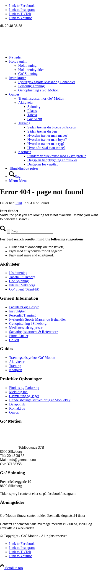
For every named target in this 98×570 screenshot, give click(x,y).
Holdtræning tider (31, 70)
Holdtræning (27, 65)
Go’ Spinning (28, 74)
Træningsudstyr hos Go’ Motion (41, 98)
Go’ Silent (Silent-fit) (24, 289)
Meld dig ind (18, 392)
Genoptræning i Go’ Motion (38, 90)
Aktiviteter (26, 102)
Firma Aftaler (18, 336)
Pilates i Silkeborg (22, 285)
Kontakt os (17, 408)
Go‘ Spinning (19, 281)
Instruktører (17, 311)
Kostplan (24, 152)
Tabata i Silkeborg (22, 277)
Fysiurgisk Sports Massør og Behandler (46, 82)
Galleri (14, 340)
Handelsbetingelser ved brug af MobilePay (39, 400)
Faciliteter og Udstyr (24, 307)
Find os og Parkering (24, 388)
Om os (14, 412)
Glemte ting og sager (24, 396)
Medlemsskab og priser (25, 328)
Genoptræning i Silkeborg (27, 323)
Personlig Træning (31, 86)
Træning (24, 123)
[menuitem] (53, 57)
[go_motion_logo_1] (34, 49)
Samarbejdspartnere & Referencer (33, 332)
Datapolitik (17, 404)
